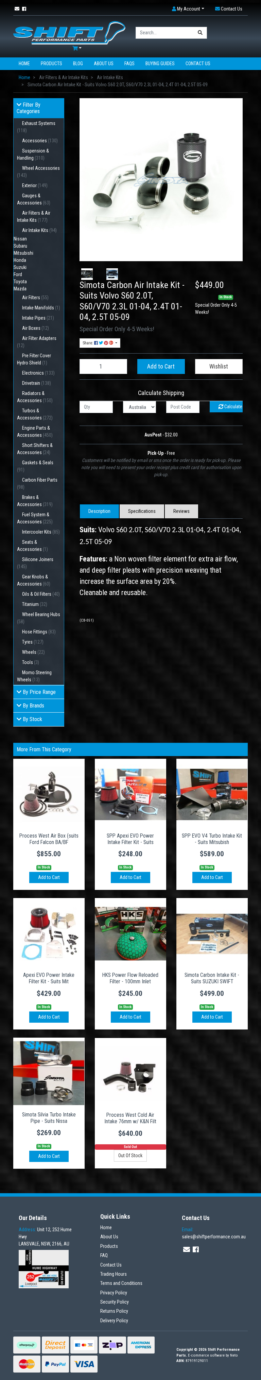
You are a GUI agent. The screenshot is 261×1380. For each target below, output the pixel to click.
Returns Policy (114, 1311)
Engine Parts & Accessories (35, 431)
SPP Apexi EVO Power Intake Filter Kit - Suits (130, 838)
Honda (20, 260)
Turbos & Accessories (35, 414)
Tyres (33, 642)
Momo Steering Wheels (34, 676)
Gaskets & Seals (35, 466)
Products (51, 63)
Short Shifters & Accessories (35, 449)
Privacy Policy (113, 1292)
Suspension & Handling (33, 154)
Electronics (38, 373)
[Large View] (87, 274)
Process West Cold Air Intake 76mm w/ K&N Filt (130, 1118)
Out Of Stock (130, 1155)
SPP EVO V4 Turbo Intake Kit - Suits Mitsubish (212, 838)
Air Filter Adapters (36, 342)
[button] (188, 9)
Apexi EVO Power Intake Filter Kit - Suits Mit (48, 978)
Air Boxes (35, 328)
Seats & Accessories (32, 545)
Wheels (33, 652)
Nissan (20, 238)
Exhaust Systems (36, 127)
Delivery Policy (114, 1320)
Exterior (35, 185)
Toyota (20, 281)
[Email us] (17, 9)
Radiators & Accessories (35, 397)
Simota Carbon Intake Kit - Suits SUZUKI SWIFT (212, 978)
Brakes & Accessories (35, 501)
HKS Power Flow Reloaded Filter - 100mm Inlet (130, 978)
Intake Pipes (38, 318)
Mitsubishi (23, 253)
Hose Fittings (39, 631)
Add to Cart (161, 366)
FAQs (129, 63)
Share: (88, 343)
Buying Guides (160, 63)
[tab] (99, 511)
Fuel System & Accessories (35, 518)
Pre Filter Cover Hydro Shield (34, 359)
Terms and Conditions (121, 1283)
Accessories (40, 140)
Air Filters (35, 297)
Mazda (20, 288)
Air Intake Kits (39, 230)
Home (24, 63)
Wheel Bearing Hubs (38, 618)
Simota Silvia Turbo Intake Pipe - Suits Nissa (49, 1117)
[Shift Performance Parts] (69, 32)
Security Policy (114, 1302)
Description (99, 511)
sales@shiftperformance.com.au (214, 1233)
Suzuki (20, 267)
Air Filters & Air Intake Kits (33, 216)
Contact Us (198, 63)
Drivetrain (36, 383)
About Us (104, 63)
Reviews (181, 511)
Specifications (142, 511)
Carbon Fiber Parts (37, 483)
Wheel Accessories (38, 171)
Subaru (20, 246)
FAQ (104, 1255)
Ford (18, 274)
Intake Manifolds (41, 307)
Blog (78, 63)
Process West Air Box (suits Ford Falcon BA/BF (49, 838)
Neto (234, 1355)
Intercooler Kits (41, 532)
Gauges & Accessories (33, 199)
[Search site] (200, 33)
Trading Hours (113, 1274)
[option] (87, 274)
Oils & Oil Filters (41, 594)
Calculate (232, 406)
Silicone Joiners (35, 563)
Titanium (34, 604)
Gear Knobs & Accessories (33, 580)
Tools (30, 662)
